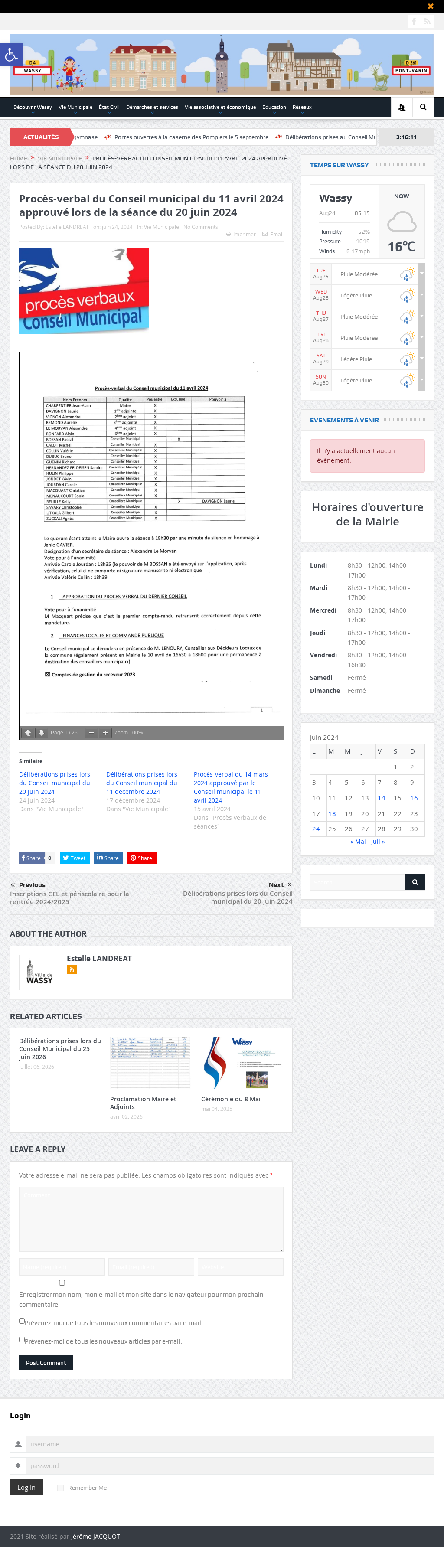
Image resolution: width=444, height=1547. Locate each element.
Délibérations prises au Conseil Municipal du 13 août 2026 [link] (303, 137)
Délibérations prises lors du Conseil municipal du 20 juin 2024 (54, 783)
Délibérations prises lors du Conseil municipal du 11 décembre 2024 (141, 783)
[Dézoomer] (91, 733)
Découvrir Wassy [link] (32, 107)
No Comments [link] (200, 226)
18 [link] (332, 813)
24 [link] (316, 828)
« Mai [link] (358, 841)
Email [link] (277, 234)
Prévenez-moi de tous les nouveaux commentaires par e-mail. (114, 1323)
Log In (26, 1487)
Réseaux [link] (302, 107)
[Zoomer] (105, 733)
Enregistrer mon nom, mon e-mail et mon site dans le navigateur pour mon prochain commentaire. (141, 1299)
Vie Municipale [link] (75, 107)
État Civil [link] (109, 107)
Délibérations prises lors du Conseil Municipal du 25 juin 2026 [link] (60, 1049)
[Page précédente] (27, 733)
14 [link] (381, 797)
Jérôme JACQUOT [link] (95, 1536)
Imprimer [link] (244, 234)
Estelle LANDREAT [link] (67, 226)
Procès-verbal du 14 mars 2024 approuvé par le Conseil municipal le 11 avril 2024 (231, 787)
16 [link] (414, 797)
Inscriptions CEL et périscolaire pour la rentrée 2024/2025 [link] (69, 897)
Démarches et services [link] (152, 107)
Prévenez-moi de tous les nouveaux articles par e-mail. (103, 1341)
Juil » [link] (378, 841)
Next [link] (276, 885)
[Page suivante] (41, 733)
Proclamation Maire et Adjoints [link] (143, 1103)
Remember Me (87, 1487)
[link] (11, 54)
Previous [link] (32, 885)
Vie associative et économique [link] (220, 107)
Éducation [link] (274, 107)
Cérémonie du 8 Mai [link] (231, 1099)
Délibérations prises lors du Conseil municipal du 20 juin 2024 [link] (238, 897)
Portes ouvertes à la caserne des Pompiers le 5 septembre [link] (132, 137)
